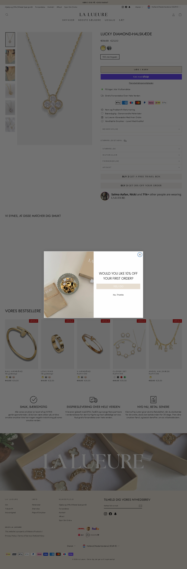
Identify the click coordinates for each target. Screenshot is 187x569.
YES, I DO (118, 286)
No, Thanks (118, 294)
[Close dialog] (140, 254)
